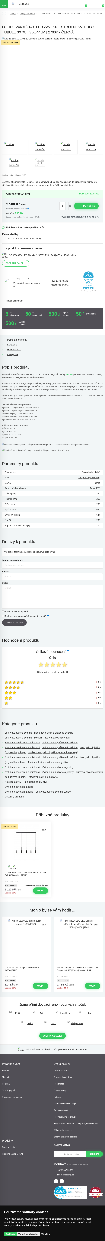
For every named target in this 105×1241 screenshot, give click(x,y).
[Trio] (41, 1014)
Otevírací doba (8, 1147)
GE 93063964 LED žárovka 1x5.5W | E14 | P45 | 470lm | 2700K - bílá (42, 255)
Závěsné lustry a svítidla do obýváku (48, 762)
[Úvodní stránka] (4, 13)
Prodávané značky (62, 1110)
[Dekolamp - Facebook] (56, 1181)
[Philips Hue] (75, 1025)
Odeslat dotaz (14, 622)
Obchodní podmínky (63, 1077)
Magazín (6, 1077)
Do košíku (89, 206)
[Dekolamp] (22, 4)
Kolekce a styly (13, 782)
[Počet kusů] (63, 206)
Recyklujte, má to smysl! (65, 1117)
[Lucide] (14, 147)
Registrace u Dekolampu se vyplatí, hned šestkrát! (76, 1123)
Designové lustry (27, 13)
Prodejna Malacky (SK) (12, 1154)
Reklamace (59, 1084)
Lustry (13, 13)
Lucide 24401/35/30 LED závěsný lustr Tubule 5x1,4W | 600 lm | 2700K (25, 873)
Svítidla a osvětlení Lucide (19, 786)
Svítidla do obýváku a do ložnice (60, 742)
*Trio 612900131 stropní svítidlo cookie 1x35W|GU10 (22, 968)
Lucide (69, 374)
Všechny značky (52, 1036)
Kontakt (5, 1070)
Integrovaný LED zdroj (89, 477)
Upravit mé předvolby (28, 1234)
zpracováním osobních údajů (32, 616)
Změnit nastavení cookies (65, 1137)
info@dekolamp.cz (59, 285)
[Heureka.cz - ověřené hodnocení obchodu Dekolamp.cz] (88, 282)
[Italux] (29, 1025)
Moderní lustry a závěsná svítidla (52, 737)
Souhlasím (10, 1234)
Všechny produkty (14, 796)
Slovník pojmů (8, 1090)
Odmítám (45, 1234)
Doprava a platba (61, 1070)
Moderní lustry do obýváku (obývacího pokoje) (53, 752)
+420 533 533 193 (59, 281)
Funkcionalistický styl (35, 782)
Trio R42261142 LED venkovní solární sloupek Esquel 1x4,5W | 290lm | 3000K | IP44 (77, 968)
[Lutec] (87, 1014)
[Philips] (17, 1014)
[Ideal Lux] (64, 1014)
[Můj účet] (93, 4)
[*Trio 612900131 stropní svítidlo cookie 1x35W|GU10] (26, 942)
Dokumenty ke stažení (12, 1097)
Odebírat (94, 1154)
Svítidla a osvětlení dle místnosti (22, 742)
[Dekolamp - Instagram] (62, 1181)
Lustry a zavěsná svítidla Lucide (53, 791)
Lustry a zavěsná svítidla (18, 732)
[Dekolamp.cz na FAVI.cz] (95, 1197)
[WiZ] (52, 1025)
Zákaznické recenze (63, 1130)
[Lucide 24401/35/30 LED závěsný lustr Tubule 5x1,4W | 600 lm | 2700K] (26, 847)
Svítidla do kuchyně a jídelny (58, 767)
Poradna (6, 1084)
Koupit (40, 891)
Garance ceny (60, 1090)
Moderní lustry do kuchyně (43, 777)
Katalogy (58, 1097)
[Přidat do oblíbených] (26, 824)
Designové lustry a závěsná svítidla (53, 732)
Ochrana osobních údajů (65, 1103)
